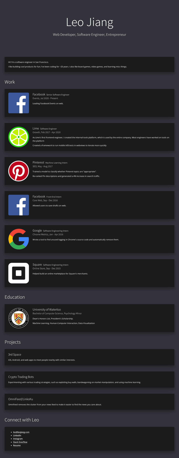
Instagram (18, 438)
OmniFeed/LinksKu (20, 399)
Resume (17, 445)
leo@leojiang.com (21, 432)
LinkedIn (17, 435)
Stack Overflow (20, 442)
